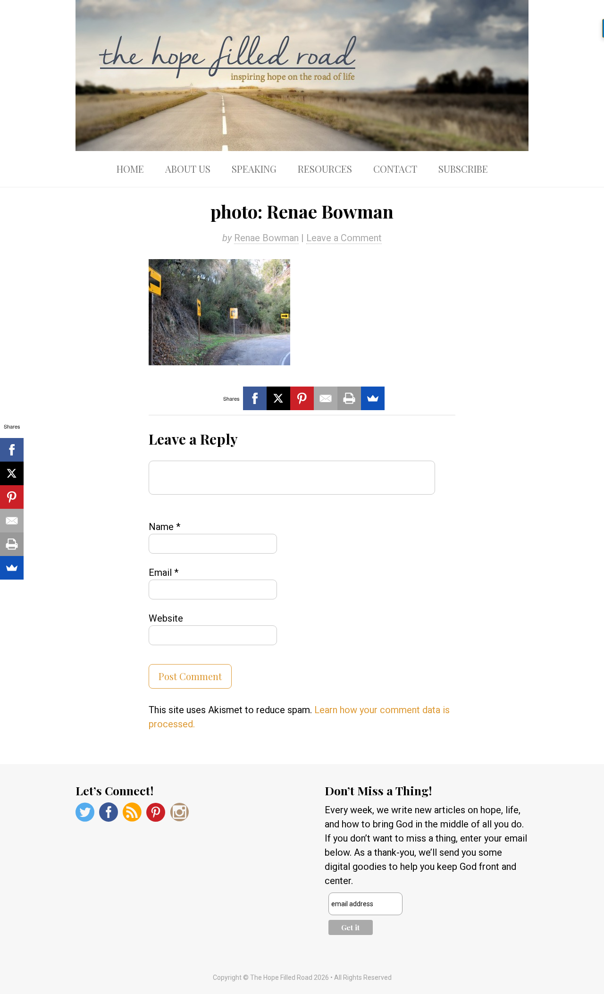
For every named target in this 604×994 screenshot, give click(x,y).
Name (164, 526)
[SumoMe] (373, 398)
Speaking (254, 168)
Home (130, 168)
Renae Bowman (266, 238)
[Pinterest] (302, 398)
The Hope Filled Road (302, 75)
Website (166, 618)
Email (163, 572)
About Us (187, 168)
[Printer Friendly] (349, 398)
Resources (325, 168)
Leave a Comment (344, 238)
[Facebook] (255, 398)
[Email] (325, 398)
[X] (278, 398)
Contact (395, 168)
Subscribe (463, 168)
